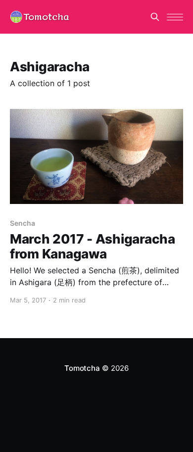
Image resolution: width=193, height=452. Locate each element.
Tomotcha (81, 368)
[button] (175, 17)
